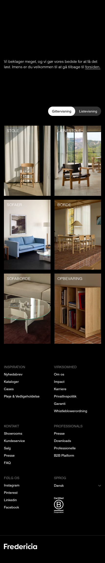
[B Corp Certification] (77, 506)
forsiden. (92, 66)
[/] (52, 549)
